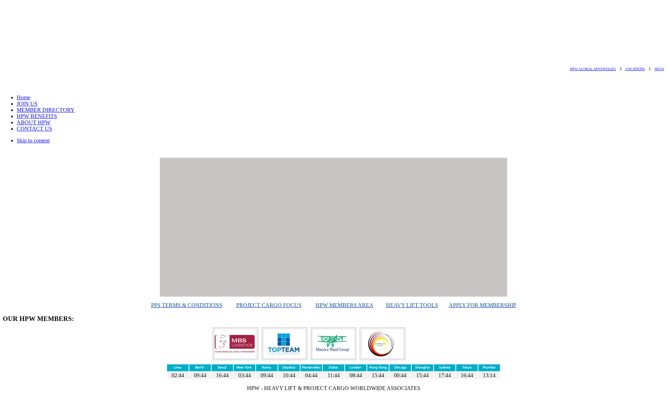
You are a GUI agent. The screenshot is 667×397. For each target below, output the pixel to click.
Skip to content (33, 140)
